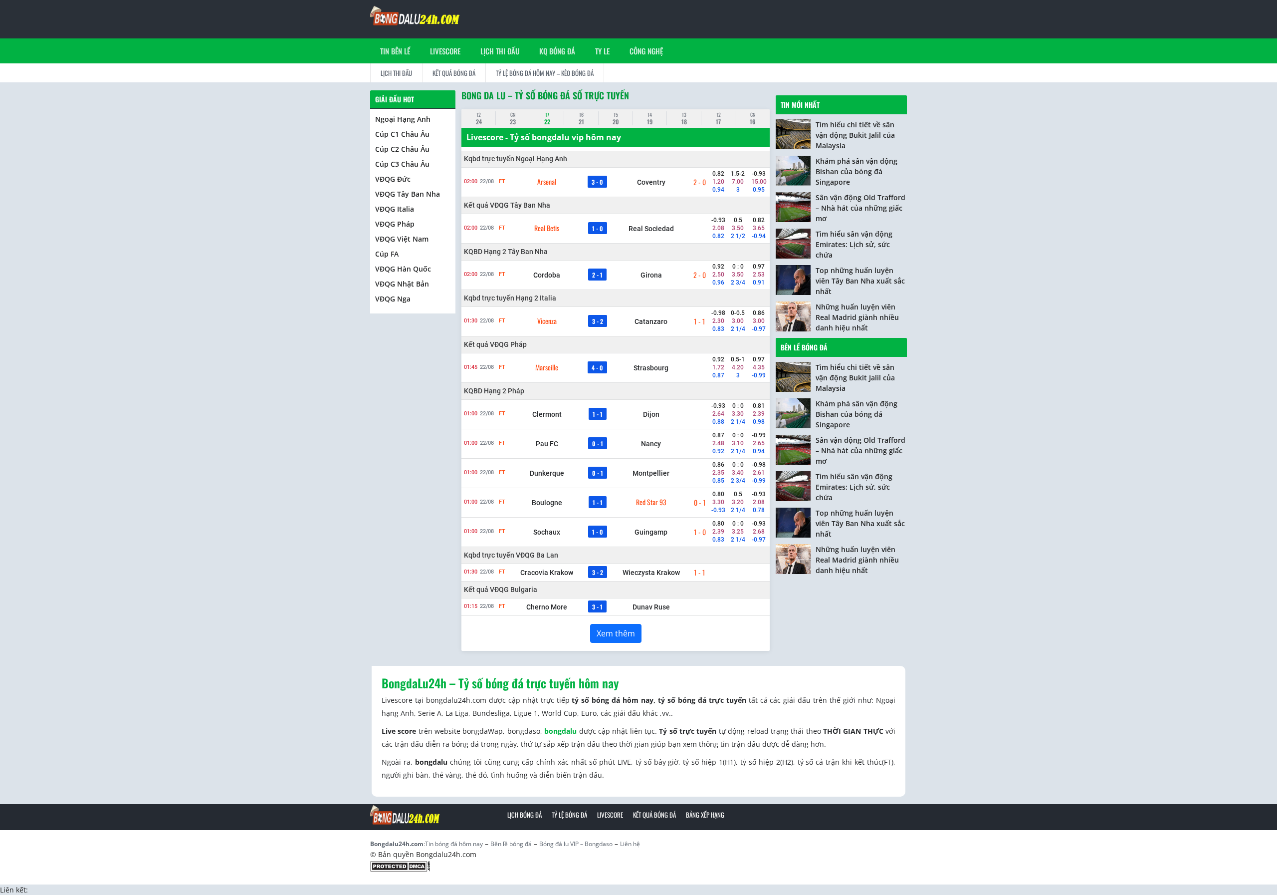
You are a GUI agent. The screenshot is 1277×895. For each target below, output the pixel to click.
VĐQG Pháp (395, 224)
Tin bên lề (395, 50)
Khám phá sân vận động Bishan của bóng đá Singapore (856, 171)
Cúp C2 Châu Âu (402, 149)
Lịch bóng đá (524, 815)
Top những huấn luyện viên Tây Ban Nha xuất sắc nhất (860, 281)
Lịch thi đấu (499, 50)
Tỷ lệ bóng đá (569, 815)
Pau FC (547, 444)
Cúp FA (387, 254)
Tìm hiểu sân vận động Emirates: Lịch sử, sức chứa (854, 244)
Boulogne (547, 503)
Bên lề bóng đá (804, 347)
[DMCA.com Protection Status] (400, 865)
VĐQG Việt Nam (401, 239)
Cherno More (546, 607)
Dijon (651, 414)
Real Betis (546, 228)
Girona (651, 275)
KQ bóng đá (557, 50)
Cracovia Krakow (546, 573)
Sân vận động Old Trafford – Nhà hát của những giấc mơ (860, 208)
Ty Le (602, 50)
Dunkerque (547, 473)
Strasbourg (651, 368)
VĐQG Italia (394, 209)
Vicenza (547, 320)
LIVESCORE (445, 50)
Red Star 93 (651, 502)
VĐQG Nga (393, 298)
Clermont (547, 414)
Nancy (651, 444)
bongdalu (560, 731)
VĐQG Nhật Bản (402, 284)
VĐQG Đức (393, 179)
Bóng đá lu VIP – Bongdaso (576, 844)
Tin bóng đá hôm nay (454, 844)
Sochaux (546, 532)
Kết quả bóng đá (453, 73)
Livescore (610, 815)
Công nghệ (646, 50)
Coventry (651, 182)
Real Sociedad (651, 229)
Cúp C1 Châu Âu (402, 134)
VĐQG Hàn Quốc (403, 269)
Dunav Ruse (651, 607)
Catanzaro (651, 321)
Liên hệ (630, 844)
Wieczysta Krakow (651, 573)
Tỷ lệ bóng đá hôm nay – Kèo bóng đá (545, 73)
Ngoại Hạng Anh (402, 119)
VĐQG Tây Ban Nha (407, 194)
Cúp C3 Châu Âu (402, 164)
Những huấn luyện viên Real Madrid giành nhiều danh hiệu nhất (857, 317)
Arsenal (546, 181)
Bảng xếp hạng (705, 815)
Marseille (546, 367)
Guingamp (651, 532)
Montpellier (651, 473)
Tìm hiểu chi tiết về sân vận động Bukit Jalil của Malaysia (855, 135)
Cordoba (546, 275)
